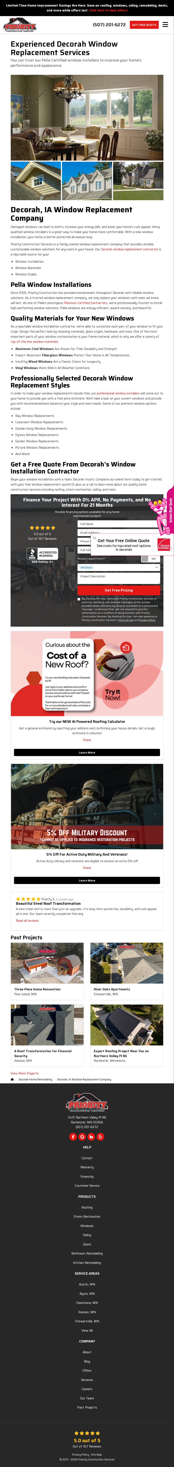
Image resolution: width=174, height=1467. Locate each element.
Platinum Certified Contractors (85, 302)
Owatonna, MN (87, 1302)
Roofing (87, 1207)
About (87, 1352)
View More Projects (25, 1073)
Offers (87, 1370)
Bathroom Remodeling (87, 1253)
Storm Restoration (87, 1216)
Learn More (87, 752)
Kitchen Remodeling (87, 1262)
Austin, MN (87, 1284)
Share (87, 740)
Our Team (87, 1398)
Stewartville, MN (87, 1321)
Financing (87, 1176)
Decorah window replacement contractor (129, 249)
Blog (87, 1361)
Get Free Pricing (119, 590)
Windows (87, 1225)
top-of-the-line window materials (34, 341)
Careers (87, 1389)
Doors (87, 1244)
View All (87, 1330)
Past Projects (87, 1407)
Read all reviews (27, 920)
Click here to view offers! (108, 10)
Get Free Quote (144, 24)
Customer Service (87, 1185)
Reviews (87, 1379)
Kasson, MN (87, 1312)
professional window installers (118, 393)
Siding (87, 1235)
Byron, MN (87, 1293)
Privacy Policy (147, 620)
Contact (87, 1158)
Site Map (96, 1455)
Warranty (87, 1167)
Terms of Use (125, 620)
